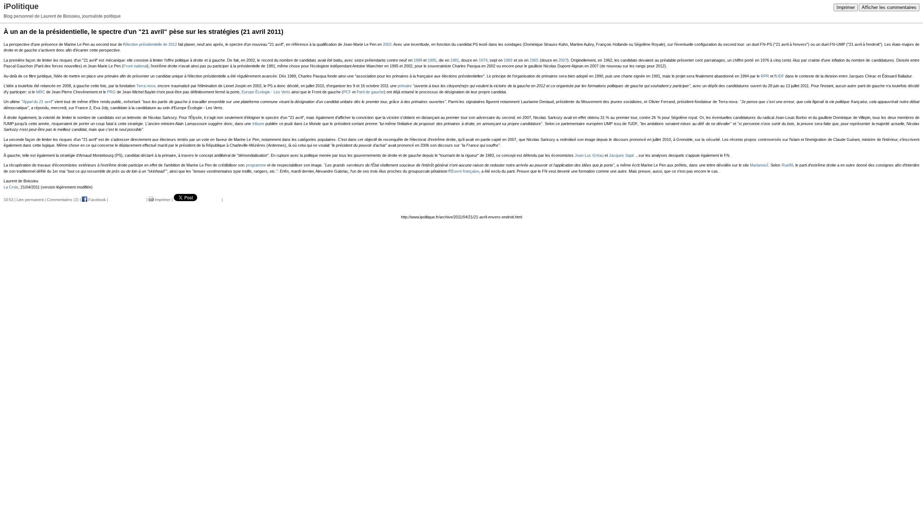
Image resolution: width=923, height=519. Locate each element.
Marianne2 (759, 165)
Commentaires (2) (63, 200)
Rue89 (787, 165)
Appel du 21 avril (37, 101)
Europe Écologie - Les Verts (266, 92)
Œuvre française (464, 171)
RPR (765, 76)
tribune (258, 123)
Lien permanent (30, 200)
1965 (534, 60)
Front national (135, 66)
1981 (454, 60)
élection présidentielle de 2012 (151, 44)
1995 (432, 60)
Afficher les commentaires (889, 7)
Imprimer (845, 7)
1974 (483, 60)
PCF (347, 92)
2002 (387, 44)
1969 (508, 60)
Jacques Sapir (621, 155)
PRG (111, 92)
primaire (405, 86)
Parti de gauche (370, 92)
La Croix (11, 187)
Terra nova (145, 86)
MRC (40, 92)
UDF (780, 76)
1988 (418, 60)
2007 (562, 60)
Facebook (96, 200)
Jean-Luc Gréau (589, 155)
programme (256, 165)
